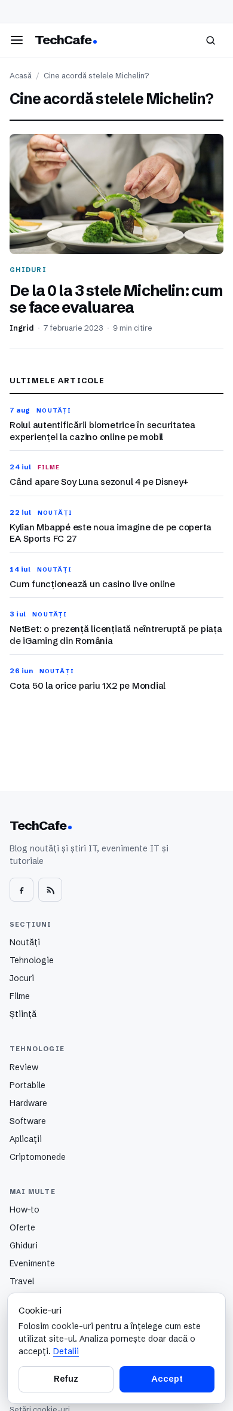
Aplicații (26, 1139)
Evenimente (32, 1263)
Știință (23, 1014)
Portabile (27, 1085)
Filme (20, 996)
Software (28, 1121)
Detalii (66, 1351)
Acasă (21, 75)
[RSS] (50, 890)
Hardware (28, 1103)
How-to (24, 1209)
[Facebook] (21, 890)
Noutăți (25, 942)
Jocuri (22, 978)
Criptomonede (38, 1157)
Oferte (22, 1227)
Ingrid (22, 327)
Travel (22, 1281)
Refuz (66, 1378)
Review (24, 1067)
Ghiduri (24, 1245)
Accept (166, 1378)
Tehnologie (32, 960)
